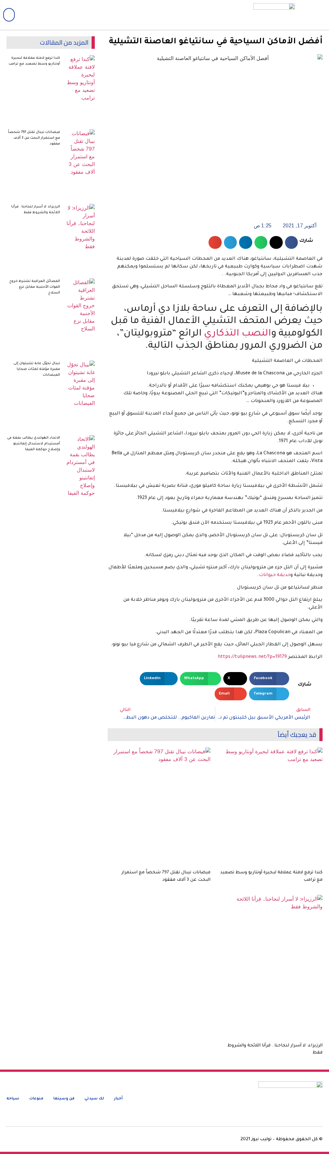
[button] (9, 15)
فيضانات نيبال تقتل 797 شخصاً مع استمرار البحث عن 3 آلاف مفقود (34, 138)
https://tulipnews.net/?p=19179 (252, 657)
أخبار (118, 1099)
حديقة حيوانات (274, 575)
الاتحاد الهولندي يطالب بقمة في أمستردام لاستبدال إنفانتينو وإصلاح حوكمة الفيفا (33, 443)
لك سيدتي (94, 1099)
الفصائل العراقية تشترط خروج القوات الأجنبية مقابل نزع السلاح (34, 287)
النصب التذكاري (237, 334)
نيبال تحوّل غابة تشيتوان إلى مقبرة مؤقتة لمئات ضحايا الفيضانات (36, 369)
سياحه (12, 1099)
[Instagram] (153, 15)
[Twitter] (164, 15)
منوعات (36, 1099)
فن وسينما (64, 1099)
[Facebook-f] (176, 15)
